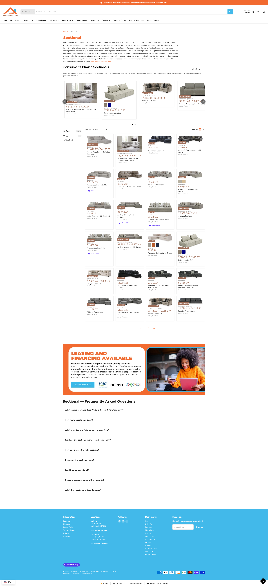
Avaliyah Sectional (185, 216)
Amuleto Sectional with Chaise (129, 187)
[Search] (230, 11)
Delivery (66, 533)
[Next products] (203, 101)
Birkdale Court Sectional (96, 312)
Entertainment (81, 20)
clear (79, 136)
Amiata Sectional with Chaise (98, 185)
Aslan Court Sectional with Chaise (188, 190)
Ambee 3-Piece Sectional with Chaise (189, 151)
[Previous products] (64, 101)
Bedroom (28, 20)
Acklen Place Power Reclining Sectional (98, 153)
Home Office (66, 20)
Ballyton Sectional (94, 284)
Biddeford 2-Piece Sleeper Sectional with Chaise (188, 286)
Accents (94, 20)
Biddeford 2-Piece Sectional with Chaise (158, 286)
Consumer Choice (119, 20)
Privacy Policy (68, 527)
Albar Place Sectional (156, 151)
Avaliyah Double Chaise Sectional (126, 216)
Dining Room (41, 20)
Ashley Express (153, 20)
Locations (66, 521)
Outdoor (105, 20)
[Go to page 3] (135, 124)
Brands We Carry (136, 20)
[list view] (203, 129)
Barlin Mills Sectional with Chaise (127, 286)
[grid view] (200, 129)
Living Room (15, 20)
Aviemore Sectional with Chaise (160, 253)
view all (79, 131)
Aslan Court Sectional (156, 185)
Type (65, 136)
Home (5, 20)
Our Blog (66, 536)
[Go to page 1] (132, 124)
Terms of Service (69, 530)
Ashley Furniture (71, 114)
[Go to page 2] (134, 124)
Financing (66, 524)
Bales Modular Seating (112, 113)
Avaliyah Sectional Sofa (96, 248)
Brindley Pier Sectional (186, 311)
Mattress (53, 20)
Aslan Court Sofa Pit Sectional (98, 216)
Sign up (199, 527)
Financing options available (100, 61)
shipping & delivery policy (180, 465)
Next (154, 328)
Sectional (69, 140)
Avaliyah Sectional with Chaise (129, 247)
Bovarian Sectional (149, 101)
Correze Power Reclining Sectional (192, 104)
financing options (82, 475)
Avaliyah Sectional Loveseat (158, 219)
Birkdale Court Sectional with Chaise (128, 314)
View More (196, 69)
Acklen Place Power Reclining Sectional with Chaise (81, 110)
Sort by (88, 129)
